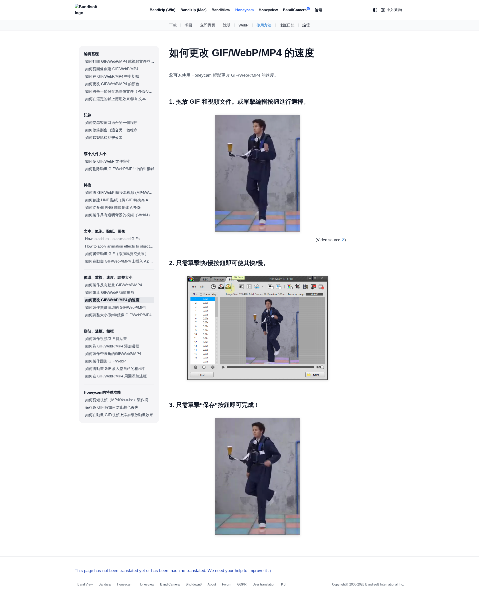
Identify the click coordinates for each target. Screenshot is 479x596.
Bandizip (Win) (162, 10)
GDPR (241, 584)
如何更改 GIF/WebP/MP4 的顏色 (112, 84)
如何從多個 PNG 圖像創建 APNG (113, 207)
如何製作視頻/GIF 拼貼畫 (106, 338)
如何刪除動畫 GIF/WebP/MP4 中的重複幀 (119, 169)
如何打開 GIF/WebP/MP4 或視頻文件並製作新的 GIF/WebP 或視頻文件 (119, 61)
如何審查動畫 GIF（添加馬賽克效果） (116, 254)
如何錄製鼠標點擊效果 (103, 137)
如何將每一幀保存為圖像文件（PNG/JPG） (119, 91)
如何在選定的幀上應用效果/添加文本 (115, 99)
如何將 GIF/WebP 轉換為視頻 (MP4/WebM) (119, 192)
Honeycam (244, 10)
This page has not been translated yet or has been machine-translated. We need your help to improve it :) (173, 570)
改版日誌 (286, 25)
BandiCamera (296, 9)
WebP (243, 25)
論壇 (318, 10)
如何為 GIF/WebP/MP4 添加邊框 (112, 346)
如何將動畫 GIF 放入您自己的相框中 (115, 368)
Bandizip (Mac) (193, 10)
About (212, 584)
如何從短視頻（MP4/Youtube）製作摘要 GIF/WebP (119, 400)
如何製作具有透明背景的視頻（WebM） (118, 215)
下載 (173, 25)
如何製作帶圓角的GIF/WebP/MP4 (113, 353)
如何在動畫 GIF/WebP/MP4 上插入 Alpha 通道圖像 (119, 261)
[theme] (375, 10)
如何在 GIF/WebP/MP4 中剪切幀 (112, 76)
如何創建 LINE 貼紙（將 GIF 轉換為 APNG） (119, 200)
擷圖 (188, 25)
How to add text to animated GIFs (112, 239)
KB (283, 584)
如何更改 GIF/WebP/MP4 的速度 (112, 300)
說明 (227, 25)
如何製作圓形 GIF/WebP (105, 361)
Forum (226, 584)
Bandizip (105, 584)
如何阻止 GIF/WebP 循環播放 (109, 292)
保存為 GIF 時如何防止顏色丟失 (111, 407)
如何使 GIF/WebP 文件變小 (107, 161)
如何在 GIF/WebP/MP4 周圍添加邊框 (116, 376)
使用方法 (263, 25)
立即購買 (207, 25)
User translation (263, 584)
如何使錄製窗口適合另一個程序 (111, 122)
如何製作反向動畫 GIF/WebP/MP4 (113, 285)
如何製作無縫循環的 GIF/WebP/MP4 (115, 307)
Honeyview (268, 10)
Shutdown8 (194, 584)
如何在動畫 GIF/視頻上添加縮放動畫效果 (119, 415)
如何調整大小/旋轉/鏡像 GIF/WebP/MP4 (118, 315)
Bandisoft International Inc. (384, 584)
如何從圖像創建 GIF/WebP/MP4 (111, 69)
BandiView (221, 10)
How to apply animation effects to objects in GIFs (119, 246)
